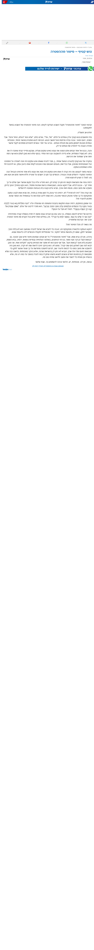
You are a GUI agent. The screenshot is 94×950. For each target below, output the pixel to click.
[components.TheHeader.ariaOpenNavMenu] (79, 2)
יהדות (83, 47)
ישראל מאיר (85, 62)
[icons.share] (3, 2)
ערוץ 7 (88, 47)
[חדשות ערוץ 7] (47, 2)
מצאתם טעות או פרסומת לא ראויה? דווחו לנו (46, 266)
